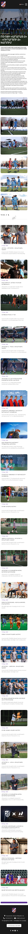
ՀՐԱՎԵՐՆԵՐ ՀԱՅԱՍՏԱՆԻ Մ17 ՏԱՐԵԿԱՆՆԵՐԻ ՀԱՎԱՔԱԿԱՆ (14, 475)
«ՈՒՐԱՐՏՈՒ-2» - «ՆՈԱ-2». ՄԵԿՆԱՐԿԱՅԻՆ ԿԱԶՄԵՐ (12, 763)
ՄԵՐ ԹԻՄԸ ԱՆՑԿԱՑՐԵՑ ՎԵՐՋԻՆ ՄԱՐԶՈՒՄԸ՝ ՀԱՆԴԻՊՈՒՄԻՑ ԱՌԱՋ (13, 699)
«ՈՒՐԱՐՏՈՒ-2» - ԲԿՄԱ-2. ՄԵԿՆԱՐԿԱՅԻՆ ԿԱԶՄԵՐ (12, 347)
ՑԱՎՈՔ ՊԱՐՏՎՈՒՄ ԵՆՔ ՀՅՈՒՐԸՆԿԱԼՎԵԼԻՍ (13, 890)
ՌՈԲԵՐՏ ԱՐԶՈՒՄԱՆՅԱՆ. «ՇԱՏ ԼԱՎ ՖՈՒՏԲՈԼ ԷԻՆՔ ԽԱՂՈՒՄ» (13, 603)
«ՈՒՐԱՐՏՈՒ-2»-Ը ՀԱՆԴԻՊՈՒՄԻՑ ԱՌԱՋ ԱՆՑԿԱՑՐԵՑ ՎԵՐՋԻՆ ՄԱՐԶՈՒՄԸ (12, 379)
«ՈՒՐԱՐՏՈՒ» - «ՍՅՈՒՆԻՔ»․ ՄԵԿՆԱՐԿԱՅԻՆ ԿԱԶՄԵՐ (13, 667)
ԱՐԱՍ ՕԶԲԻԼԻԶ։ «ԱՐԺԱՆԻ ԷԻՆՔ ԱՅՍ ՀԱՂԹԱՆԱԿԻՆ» (11, 283)
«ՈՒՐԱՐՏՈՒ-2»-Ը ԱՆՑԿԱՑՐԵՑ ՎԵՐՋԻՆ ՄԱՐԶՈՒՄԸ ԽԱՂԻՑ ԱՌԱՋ (12, 571)
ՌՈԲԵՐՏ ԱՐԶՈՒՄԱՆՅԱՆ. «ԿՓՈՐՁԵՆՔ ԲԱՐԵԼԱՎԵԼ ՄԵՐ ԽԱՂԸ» (11, 858)
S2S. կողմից (23, 920)
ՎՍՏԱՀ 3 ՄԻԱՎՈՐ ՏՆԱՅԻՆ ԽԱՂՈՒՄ (11, 634)
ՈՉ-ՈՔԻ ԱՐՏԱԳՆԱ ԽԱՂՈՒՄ (9, 506)
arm (22, 4)
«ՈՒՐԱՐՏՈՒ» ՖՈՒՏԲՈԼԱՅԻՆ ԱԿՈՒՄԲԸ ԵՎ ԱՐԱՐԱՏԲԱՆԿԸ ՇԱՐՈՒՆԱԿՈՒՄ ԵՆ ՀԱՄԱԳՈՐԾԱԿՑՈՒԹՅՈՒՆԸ (12, 827)
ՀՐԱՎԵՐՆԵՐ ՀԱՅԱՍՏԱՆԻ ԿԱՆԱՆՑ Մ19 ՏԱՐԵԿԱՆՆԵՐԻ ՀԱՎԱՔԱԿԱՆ (12, 411)
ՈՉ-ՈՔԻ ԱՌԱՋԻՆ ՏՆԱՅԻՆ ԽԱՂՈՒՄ (11, 730)
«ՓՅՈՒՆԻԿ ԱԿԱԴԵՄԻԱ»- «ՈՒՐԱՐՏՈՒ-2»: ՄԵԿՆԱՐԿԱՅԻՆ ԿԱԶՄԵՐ (12, 539)
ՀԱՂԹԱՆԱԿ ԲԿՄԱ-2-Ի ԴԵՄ (9, 314)
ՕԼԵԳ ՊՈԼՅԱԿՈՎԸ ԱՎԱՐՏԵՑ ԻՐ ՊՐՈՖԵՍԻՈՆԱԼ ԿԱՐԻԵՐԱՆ (10, 443)
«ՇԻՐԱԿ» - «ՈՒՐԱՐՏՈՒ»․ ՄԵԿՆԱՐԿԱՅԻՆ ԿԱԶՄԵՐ (12, 248)
